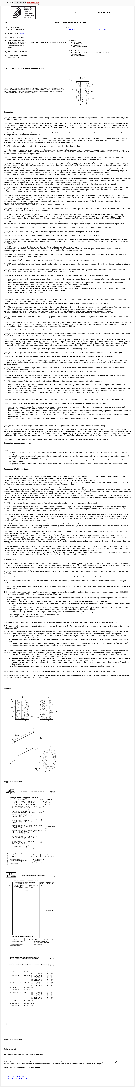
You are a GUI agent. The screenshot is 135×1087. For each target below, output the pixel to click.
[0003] (21, 1076)
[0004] (25, 1078)
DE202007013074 (15, 1078)
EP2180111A (13, 1076)
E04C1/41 (71, 29)
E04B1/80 (102, 29)
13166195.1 (22, 33)
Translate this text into (7, 2)
